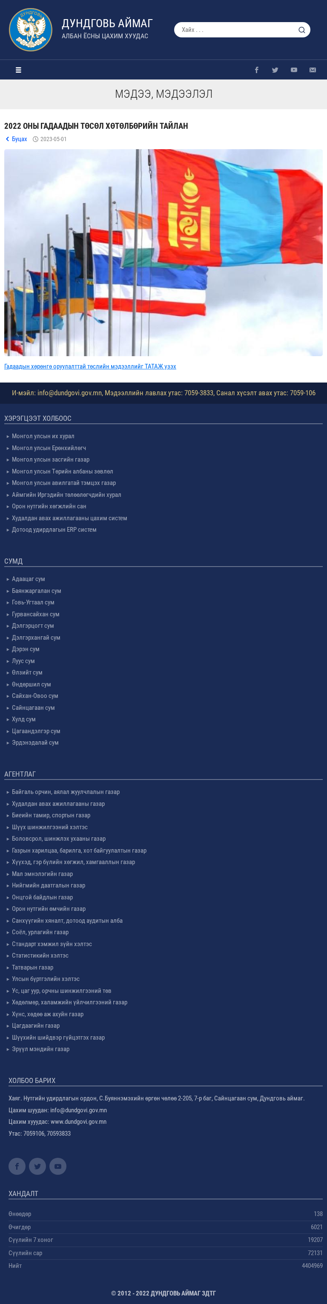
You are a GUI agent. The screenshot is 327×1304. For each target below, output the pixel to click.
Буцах (19, 139)
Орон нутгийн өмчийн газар (49, 909)
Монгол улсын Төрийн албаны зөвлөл (62, 471)
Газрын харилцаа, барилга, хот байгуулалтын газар (79, 850)
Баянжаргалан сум (36, 591)
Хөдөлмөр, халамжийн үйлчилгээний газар (69, 1002)
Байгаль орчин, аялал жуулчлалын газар (66, 792)
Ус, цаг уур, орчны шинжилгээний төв (62, 991)
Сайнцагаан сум (33, 708)
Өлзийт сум (27, 672)
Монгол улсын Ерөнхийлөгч (49, 448)
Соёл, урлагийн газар (40, 932)
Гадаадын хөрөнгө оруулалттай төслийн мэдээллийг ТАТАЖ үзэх (90, 366)
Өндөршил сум (31, 684)
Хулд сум (24, 719)
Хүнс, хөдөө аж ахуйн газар (47, 1014)
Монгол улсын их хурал (43, 436)
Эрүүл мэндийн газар (40, 1049)
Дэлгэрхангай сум (36, 637)
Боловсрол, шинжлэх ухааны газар (59, 838)
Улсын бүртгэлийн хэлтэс (46, 979)
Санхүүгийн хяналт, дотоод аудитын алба (67, 920)
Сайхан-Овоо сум (35, 696)
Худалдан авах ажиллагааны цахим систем (69, 518)
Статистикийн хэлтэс (40, 955)
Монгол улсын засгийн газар (50, 459)
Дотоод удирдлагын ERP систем (54, 529)
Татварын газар (32, 967)
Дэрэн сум (26, 649)
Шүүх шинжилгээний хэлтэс (50, 827)
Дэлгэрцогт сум (33, 625)
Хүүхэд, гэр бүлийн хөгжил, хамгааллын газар (73, 862)
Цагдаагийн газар (36, 1025)
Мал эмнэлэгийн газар (42, 874)
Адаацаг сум (28, 579)
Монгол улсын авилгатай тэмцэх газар (64, 483)
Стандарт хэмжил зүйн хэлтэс (52, 944)
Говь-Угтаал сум (33, 602)
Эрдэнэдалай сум (35, 742)
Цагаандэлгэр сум (36, 731)
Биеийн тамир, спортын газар (51, 815)
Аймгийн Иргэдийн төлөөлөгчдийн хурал (66, 495)
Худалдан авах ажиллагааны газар (58, 804)
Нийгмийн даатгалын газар (48, 885)
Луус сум (23, 661)
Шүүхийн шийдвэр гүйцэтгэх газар (58, 1037)
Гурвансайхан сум (36, 614)
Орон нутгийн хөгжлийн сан (49, 506)
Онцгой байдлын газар (42, 897)
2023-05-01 (53, 139)
